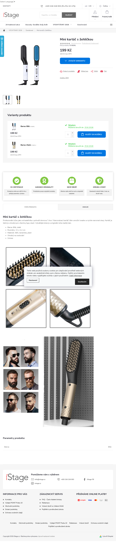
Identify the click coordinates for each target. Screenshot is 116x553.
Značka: (64, 78)
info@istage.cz (40, 479)
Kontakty (8, 500)
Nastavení (33, 280)
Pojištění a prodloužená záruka (52, 509)
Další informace (75, 275)
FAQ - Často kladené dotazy (52, 500)
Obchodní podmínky (12, 506)
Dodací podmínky (11, 509)
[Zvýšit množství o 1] (72, 132)
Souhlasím (82, 281)
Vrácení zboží (84, 523)
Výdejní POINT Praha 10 (13, 503)
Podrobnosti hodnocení (90, 43)
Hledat (68, 15)
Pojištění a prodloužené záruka (59, 526)
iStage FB (90, 479)
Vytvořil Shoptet (108, 536)
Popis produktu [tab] (30, 207)
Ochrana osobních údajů (13, 513)
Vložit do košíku (93, 134)
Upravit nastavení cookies (46, 536)
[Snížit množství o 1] (72, 136)
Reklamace (46, 503)
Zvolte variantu (77, 61)
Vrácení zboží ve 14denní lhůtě (52, 506)
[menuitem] (13, 24)
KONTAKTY (7, 6)
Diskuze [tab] (85, 207)
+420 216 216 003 (67, 479)
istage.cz (38, 483)
